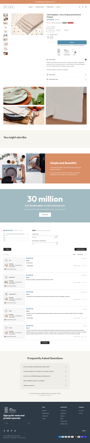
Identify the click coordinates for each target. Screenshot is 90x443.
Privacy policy (14, 437)
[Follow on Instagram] (8, 431)
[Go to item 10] (5, 54)
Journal (80, 413)
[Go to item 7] (5, 40)
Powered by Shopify (15, 436)
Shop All (44, 410)
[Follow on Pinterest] (11, 431)
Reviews (62, 416)
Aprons (31, 7)
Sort (74, 254)
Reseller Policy (64, 424)
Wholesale (63, 413)
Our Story (81, 410)
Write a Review (82, 250)
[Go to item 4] (5, 27)
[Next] (60, 2)
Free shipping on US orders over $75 (45, 2)
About (58, 7)
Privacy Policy (63, 421)
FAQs (61, 418)
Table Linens (50, 7)
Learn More (45, 214)
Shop (43, 407)
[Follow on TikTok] (15, 431)
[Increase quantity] (55, 42)
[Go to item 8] (5, 44)
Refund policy (6, 437)
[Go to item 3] (5, 23)
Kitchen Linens (40, 7)
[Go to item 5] (5, 31)
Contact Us (63, 410)
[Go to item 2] (5, 19)
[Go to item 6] (5, 36)
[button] (53, 19)
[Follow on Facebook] (4, 431)
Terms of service (22, 437)
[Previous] (29, 2)
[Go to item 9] (5, 49)
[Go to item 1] (5, 15)
